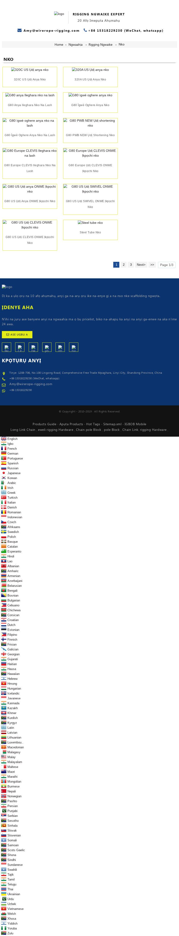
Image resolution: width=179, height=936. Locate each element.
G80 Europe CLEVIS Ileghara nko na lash (30, 168)
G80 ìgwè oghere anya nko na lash (30, 135)
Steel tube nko (90, 232)
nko (121, 44)
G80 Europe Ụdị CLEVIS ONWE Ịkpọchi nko (90, 168)
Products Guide (45, 424)
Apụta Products (71, 424)
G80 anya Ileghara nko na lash (30, 105)
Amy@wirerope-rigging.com (30, 384)
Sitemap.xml (113, 424)
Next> (141, 264)
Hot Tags (93, 424)
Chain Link (130, 429)
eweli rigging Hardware (56, 429)
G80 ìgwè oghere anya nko (90, 105)
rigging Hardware (154, 429)
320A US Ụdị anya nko (90, 79)
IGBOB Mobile (135, 424)
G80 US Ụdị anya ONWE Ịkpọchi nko (29, 201)
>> (152, 264)
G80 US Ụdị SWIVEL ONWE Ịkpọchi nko (90, 204)
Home (59, 44)
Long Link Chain (23, 429)
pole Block (112, 429)
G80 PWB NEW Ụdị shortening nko (90, 135)
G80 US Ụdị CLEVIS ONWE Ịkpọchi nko (30, 240)
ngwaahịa (76, 44)
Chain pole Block (89, 429)
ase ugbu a (19, 334)
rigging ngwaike (100, 44)
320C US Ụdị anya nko (30, 79)
